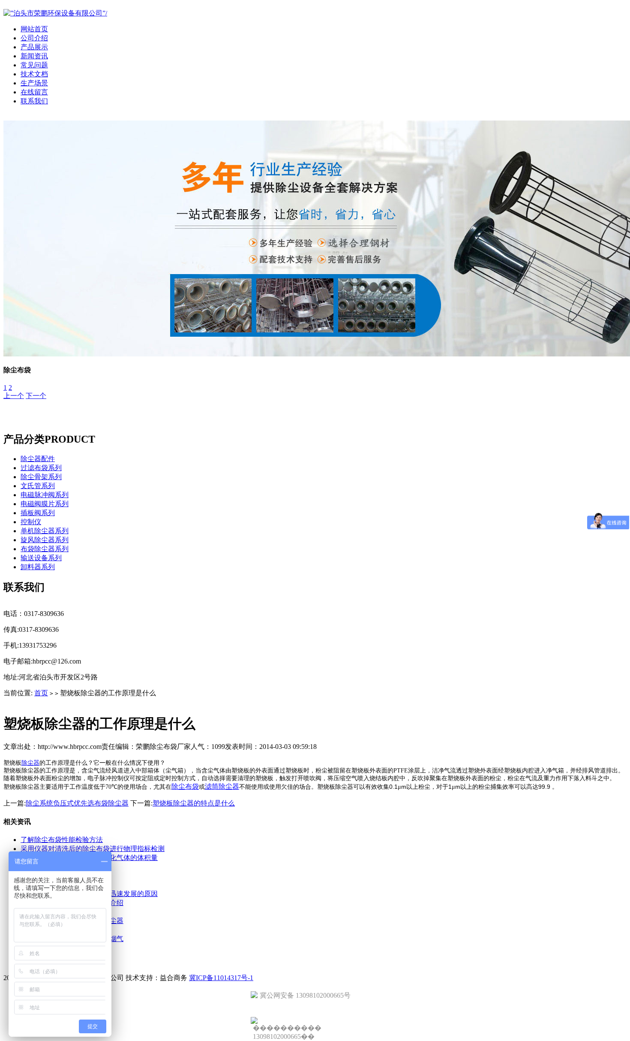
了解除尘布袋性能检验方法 (62, 839)
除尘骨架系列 (41, 476)
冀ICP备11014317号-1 (221, 977)
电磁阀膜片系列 (45, 503)
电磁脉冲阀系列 (45, 494)
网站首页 (34, 29)
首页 (41, 693)
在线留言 (34, 92)
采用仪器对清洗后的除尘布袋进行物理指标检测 (93, 848)
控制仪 (31, 521)
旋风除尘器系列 (45, 539)
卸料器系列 (38, 566)
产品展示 (34, 47)
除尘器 (30, 763)
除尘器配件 (38, 458)
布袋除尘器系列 (45, 548)
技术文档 (34, 74)
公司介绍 (34, 38)
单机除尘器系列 (45, 530)
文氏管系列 (38, 485)
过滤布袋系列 (41, 467)
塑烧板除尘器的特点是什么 (194, 803)
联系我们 (34, 101)
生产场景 (34, 83)
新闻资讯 (34, 56)
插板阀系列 (38, 512)
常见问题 (34, 65)
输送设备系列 (41, 557)
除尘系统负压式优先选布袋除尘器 (77, 803)
